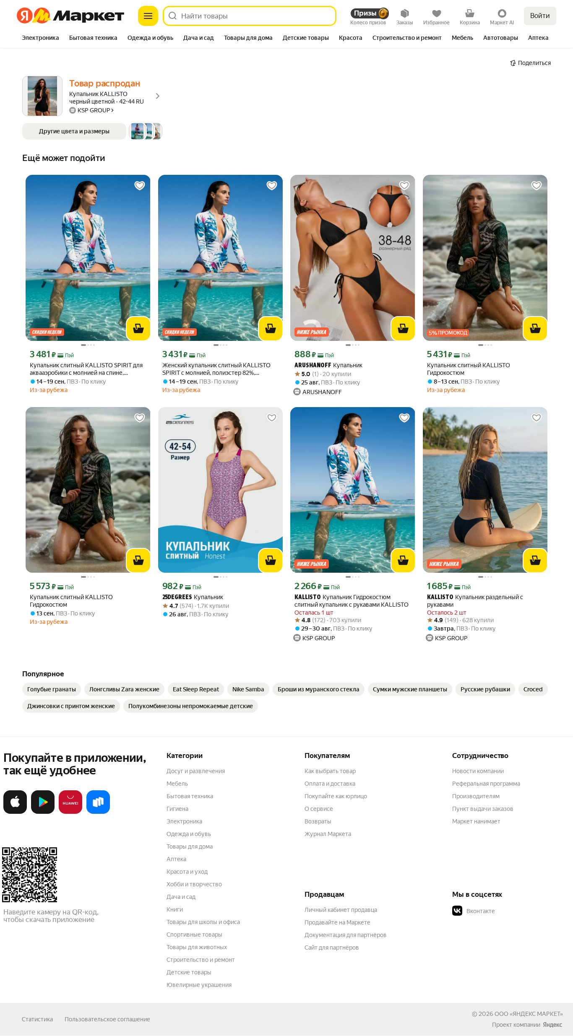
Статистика (37, 1019)
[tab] (40, 39)
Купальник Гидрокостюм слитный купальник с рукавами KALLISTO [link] (351, 601)
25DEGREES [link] (177, 598)
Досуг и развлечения (196, 771)
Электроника (184, 821)
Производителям (476, 796)
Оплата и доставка (330, 783)
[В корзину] (138, 328)
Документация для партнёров (346, 935)
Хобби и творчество (194, 884)
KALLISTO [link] (307, 598)
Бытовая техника (190, 796)
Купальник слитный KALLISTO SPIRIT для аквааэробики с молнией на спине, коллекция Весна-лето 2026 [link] (86, 369)
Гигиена (177, 808)
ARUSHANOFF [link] (312, 366)
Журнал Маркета (328, 834)
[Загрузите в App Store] (15, 812)
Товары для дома (190, 846)
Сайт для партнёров (332, 947)
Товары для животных (197, 947)
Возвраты (318, 821)
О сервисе (319, 808)
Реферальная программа (486, 783)
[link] (51, 689)
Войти (540, 16)
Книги (175, 909)
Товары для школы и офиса (203, 922)
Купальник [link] (328, 365)
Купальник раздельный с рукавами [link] (475, 601)
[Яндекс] (552, 1024)
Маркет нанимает (476, 821)
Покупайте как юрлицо (336, 796)
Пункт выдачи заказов (482, 808)
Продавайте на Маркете (337, 922)
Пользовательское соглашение (107, 1019)
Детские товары (189, 972)
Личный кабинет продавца (341, 909)
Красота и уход (187, 871)
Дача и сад (181, 896)
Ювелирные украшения (199, 984)
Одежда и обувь (189, 834)
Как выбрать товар (330, 771)
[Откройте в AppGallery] (70, 812)
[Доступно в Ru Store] (98, 812)
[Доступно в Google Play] (43, 812)
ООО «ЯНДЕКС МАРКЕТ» (529, 1013)
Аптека (176, 859)
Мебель (177, 783)
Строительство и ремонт (201, 959)
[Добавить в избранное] (140, 186)
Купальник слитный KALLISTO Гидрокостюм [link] (468, 369)
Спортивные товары (194, 934)
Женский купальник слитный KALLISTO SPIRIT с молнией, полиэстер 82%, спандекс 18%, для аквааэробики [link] (216, 369)
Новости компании (478, 771)
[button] (92, 131)
